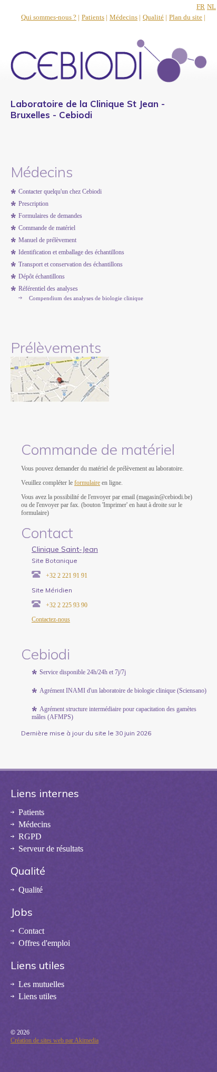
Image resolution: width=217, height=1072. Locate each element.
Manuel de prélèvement (47, 240)
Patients (93, 17)
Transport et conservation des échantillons (70, 264)
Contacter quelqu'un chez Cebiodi (60, 191)
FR (200, 7)
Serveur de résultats (50, 848)
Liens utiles (37, 996)
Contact (31, 930)
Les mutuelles (41, 984)
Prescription (33, 203)
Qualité (153, 17)
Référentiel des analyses (48, 288)
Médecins (123, 17)
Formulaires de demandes (50, 215)
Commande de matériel (46, 228)
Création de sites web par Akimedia (54, 1040)
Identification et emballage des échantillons (71, 252)
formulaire (87, 482)
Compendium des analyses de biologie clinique (86, 298)
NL (211, 7)
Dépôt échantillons (41, 276)
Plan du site (185, 17)
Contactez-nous (51, 619)
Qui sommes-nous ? (48, 17)
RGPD (30, 836)
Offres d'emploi (44, 943)
